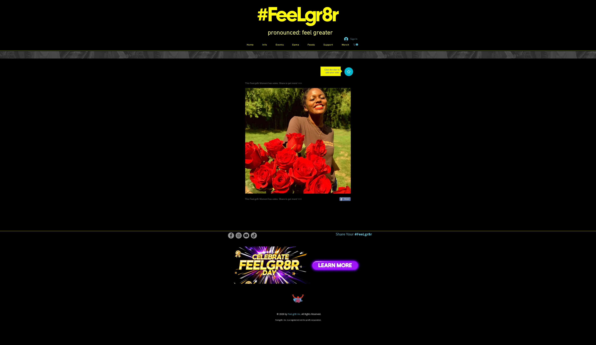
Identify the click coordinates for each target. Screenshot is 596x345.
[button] (300, 33)
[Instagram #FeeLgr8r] (239, 235)
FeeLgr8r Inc (294, 314)
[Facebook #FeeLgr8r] (231, 235)
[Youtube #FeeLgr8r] (246, 235)
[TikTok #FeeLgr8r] (254, 235)
